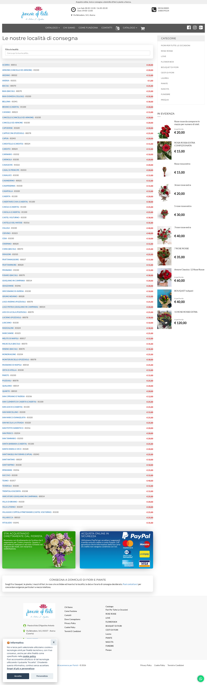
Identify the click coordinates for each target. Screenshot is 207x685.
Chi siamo (68, 607)
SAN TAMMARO (9, 438)
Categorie (168, 38)
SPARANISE (7, 470)
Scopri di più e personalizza (20, 668)
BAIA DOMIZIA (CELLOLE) (13, 96)
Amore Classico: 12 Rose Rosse (189, 269)
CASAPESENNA (8, 186)
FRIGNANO (7, 270)
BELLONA (6, 101)
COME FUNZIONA (88, 27)
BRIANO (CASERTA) (10, 107)
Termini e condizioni (72, 631)
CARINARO (7, 154)
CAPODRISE (7, 128)
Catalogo (51, 27)
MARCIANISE (8, 333)
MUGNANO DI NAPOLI (12, 365)
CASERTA (6, 196)
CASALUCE (7, 175)
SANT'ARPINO (8, 465)
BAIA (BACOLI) (8, 91)
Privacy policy (70, 623)
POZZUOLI (6, 380)
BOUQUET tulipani (183, 290)
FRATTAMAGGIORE (10, 259)
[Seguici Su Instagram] (194, 27)
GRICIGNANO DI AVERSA (13, 291)
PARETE (5, 375)
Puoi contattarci (130, 584)
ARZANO (6, 75)
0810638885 (163, 8)
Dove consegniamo (72, 619)
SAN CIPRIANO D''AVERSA (13, 396)
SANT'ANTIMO (8, 459)
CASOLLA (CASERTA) (11, 212)
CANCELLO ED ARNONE (12, 123)
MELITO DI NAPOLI (10, 338)
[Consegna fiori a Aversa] (34, 13)
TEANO (5, 481)
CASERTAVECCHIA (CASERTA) (15, 202)
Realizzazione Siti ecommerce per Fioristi (62, 665)
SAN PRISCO (7, 433)
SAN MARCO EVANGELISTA (13, 417)
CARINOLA (7, 159)
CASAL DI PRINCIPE (10, 170)
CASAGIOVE (7, 165)
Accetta (18, 676)
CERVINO (6, 233)
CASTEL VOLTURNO (10, 217)
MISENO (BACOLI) (9, 349)
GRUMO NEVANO (9, 296)
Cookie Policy (159, 665)
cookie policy (29, 656)
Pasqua (165, 100)
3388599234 (163, 11)
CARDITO (6, 149)
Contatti (67, 615)
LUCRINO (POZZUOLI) (11, 317)
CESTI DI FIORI (167, 72)
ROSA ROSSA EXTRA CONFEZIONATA (184, 144)
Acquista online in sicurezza (95, 535)
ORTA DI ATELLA (9, 370)
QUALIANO (7, 386)
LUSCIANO (6, 323)
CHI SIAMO (69, 27)
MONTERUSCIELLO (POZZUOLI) (15, 359)
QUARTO (6, 391)
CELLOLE (6, 228)
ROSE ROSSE (167, 51)
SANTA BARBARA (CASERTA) (14, 444)
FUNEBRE (165, 94)
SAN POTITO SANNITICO (12, 428)
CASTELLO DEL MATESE (12, 223)
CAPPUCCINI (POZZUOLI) (13, 133)
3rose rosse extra (182, 185)
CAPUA (5, 138)
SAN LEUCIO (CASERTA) (12, 407)
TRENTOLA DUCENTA (11, 491)
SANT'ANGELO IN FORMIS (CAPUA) (17, 454)
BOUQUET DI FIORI (170, 67)
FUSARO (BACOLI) (10, 275)
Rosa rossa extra (182, 163)
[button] (117, 28)
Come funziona (70, 611)
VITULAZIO (7, 523)
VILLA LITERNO (8, 507)
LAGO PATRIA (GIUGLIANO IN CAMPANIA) (20, 307)
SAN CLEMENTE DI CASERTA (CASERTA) (19, 402)
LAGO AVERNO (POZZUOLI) (14, 302)
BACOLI (5, 86)
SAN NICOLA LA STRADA (13, 423)
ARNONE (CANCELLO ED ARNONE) (17, 70)
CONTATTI (106, 27)
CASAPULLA (7, 191)
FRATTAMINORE (9, 265)
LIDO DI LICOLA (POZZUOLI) (14, 312)
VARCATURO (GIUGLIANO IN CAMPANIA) (19, 496)
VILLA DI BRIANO (9, 502)
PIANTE (164, 83)
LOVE (163, 56)
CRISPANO (6, 244)
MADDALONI (8, 328)
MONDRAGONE (9, 354)
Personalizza (42, 676)
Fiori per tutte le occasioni (175, 45)
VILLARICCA (7, 517)
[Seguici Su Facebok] (188, 27)
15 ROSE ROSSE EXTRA (185, 311)
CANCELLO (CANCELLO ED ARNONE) (18, 117)
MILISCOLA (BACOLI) (11, 344)
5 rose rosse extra (182, 206)
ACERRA (6, 65)
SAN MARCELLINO (10, 412)
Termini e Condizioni (176, 665)
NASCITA (165, 89)
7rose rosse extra (182, 227)
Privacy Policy (146, 665)
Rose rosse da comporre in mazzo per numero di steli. (187, 122)
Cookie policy (69, 627)
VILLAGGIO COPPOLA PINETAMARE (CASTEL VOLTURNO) (26, 512)
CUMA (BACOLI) (9, 249)
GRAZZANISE (8, 286)
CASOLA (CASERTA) (10, 207)
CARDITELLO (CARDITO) (12, 144)
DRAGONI (6, 254)
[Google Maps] (200, 27)
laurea (165, 78)
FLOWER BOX (167, 62)
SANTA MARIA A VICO (11, 449)
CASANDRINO (8, 180)
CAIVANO (6, 112)
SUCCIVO (6, 475)
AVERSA (5, 80)
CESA (4, 238)
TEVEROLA (7, 486)
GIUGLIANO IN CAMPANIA (13, 280)
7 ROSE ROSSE (181, 248)
